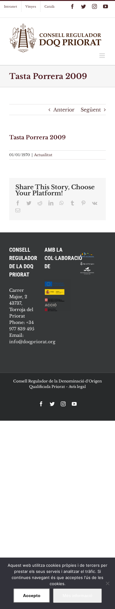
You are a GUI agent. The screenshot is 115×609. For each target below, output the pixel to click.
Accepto (31, 595)
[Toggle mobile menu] (102, 55)
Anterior (64, 110)
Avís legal (77, 386)
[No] (107, 583)
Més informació (77, 595)
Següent (91, 110)
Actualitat (43, 154)
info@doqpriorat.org (32, 341)
